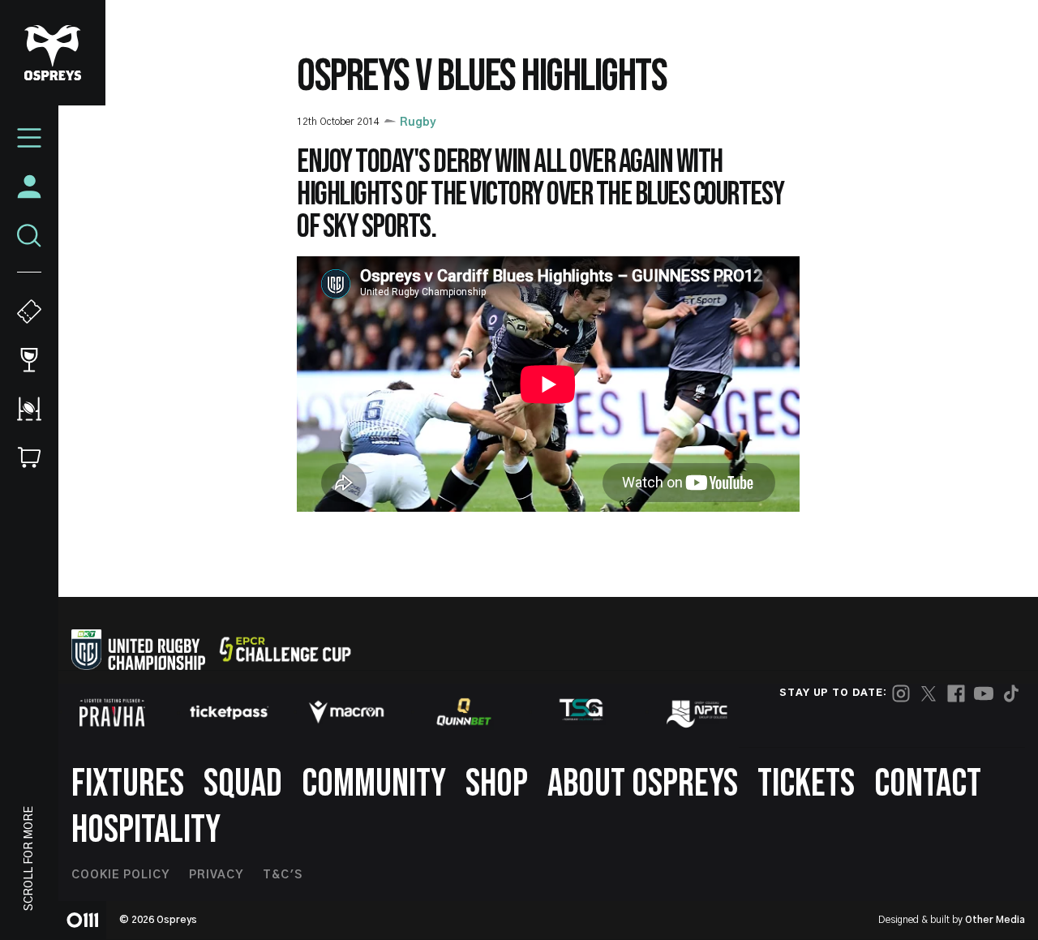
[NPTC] (698, 712)
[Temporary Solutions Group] (581, 712)
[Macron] (346, 712)
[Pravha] (111, 712)
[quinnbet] (463, 712)
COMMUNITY (374, 784)
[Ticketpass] (229, 712)
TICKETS (806, 784)
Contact (927, 784)
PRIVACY (216, 875)
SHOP (496, 784)
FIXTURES (127, 784)
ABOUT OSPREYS (642, 784)
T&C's (282, 875)
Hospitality (146, 830)
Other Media (995, 920)
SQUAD (243, 784)
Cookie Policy (120, 875)
